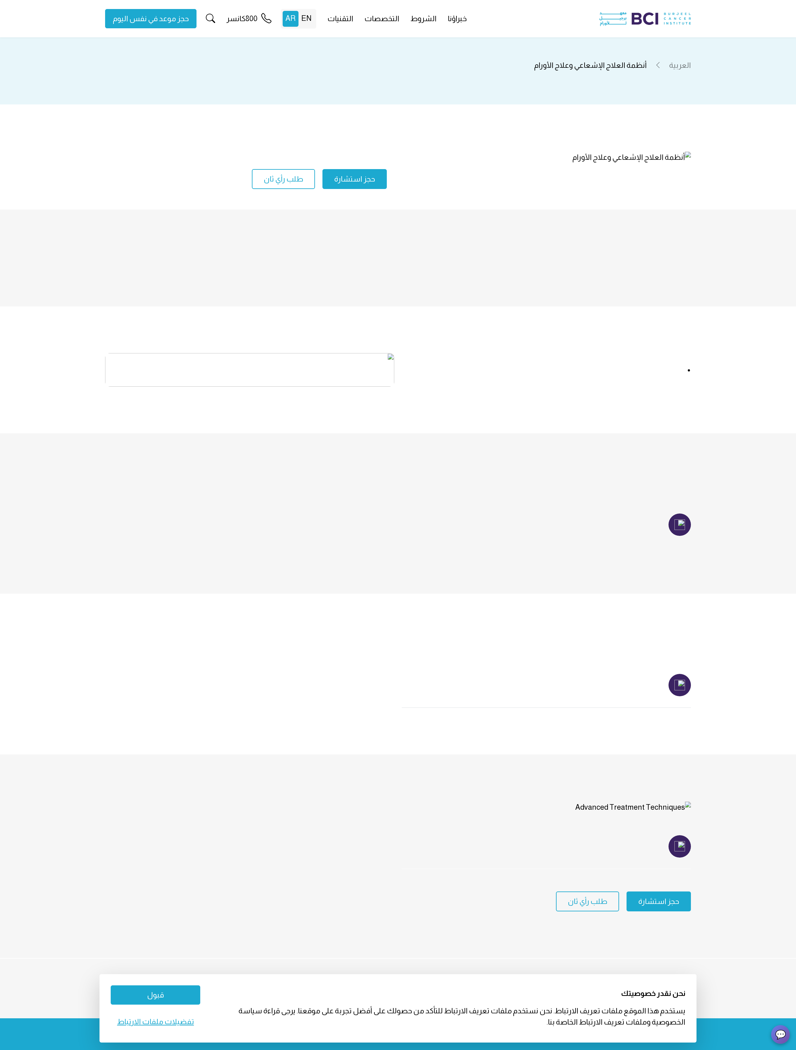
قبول (155, 995)
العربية (680, 65)
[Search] (210, 19)
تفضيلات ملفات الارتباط (155, 1021)
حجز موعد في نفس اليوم (151, 18)
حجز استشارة (354, 179)
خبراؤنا (457, 18)
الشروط (423, 18)
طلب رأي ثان (283, 179)
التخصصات (381, 18)
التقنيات (340, 18)
